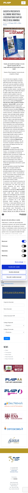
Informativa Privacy (14, 471)
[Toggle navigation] (23, 2)
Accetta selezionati (14, 272)
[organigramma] (14, 293)
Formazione (8, 352)
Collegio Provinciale (8, 329)
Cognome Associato (9, 302)
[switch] (24, 246)
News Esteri (8, 354)
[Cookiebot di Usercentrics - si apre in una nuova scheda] (19, 215)
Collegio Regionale (8, 322)
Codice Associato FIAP (9, 315)
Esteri (6, 350)
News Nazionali (9, 356)
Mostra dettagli (19, 262)
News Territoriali (9, 358)
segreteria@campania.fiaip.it (7, 283)
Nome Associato (8, 309)
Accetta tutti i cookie (14, 267)
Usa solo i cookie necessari (14, 277)
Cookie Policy (14, 470)
